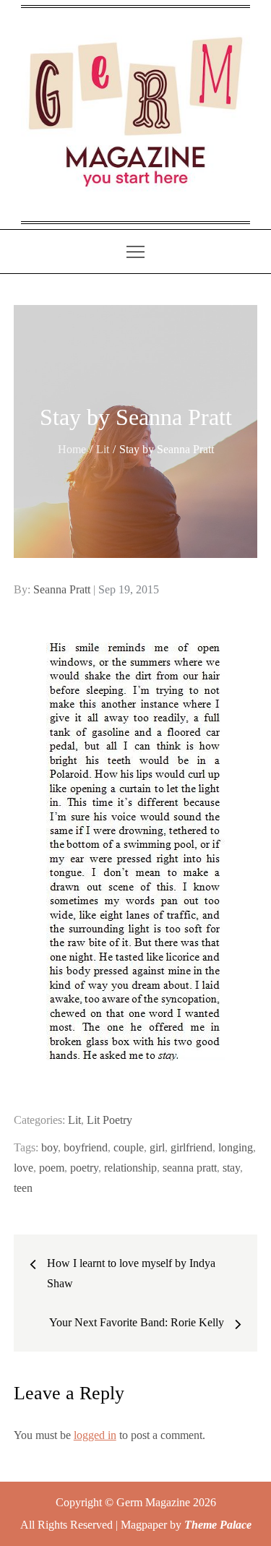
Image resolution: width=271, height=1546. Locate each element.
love (23, 1167)
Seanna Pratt (61, 589)
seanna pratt (190, 1167)
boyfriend (86, 1147)
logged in (95, 1435)
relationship (130, 1167)
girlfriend (191, 1147)
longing (235, 1147)
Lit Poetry (109, 1120)
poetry (84, 1167)
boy (49, 1147)
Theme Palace (217, 1525)
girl (157, 1147)
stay (231, 1167)
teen (23, 1188)
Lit (74, 1120)
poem (51, 1167)
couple (128, 1147)
